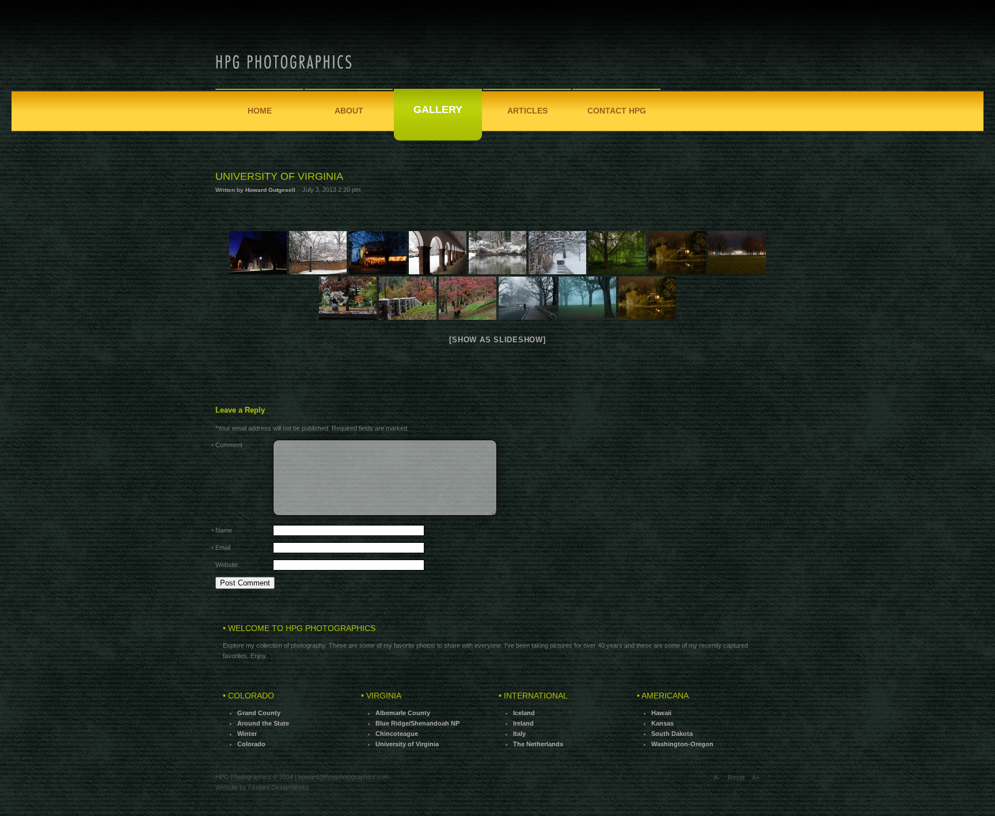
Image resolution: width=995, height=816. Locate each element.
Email (222, 548)
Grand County (258, 712)
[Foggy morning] (587, 298)
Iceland (524, 712)
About (349, 110)
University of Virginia (279, 176)
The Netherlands (538, 744)
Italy (519, 733)
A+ (755, 777)
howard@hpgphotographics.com (343, 776)
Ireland (523, 723)
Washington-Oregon (682, 744)
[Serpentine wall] (318, 252)
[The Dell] (467, 298)
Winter (247, 733)
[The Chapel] (258, 252)
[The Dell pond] (497, 252)
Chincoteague (396, 733)
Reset (736, 777)
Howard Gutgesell (270, 190)
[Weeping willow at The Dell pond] (617, 252)
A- (717, 777)
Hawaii (661, 712)
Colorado (251, 744)
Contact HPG (616, 110)
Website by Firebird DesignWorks (262, 787)
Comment (228, 445)
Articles (527, 110)
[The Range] (437, 252)
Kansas (662, 723)
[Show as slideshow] (497, 339)
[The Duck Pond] (677, 252)
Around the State (263, 723)
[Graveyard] (407, 298)
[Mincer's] (378, 252)
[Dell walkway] (557, 252)
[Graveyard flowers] (348, 298)
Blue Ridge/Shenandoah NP (417, 723)
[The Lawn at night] (737, 252)
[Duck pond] (647, 298)
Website (226, 564)
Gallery (437, 109)
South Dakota (672, 733)
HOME (260, 110)
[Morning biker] (527, 298)
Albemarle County (402, 712)
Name (223, 531)
